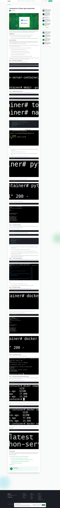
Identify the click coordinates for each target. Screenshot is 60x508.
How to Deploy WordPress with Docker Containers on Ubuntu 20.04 (20, 461)
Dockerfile (21, 227)
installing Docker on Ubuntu (34, 38)
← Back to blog (9, 4)
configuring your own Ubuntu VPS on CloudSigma (24, 36)
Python (25, 32)
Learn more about (17, 227)
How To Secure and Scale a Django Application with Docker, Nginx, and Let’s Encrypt (22, 459)
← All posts (47, 27)
